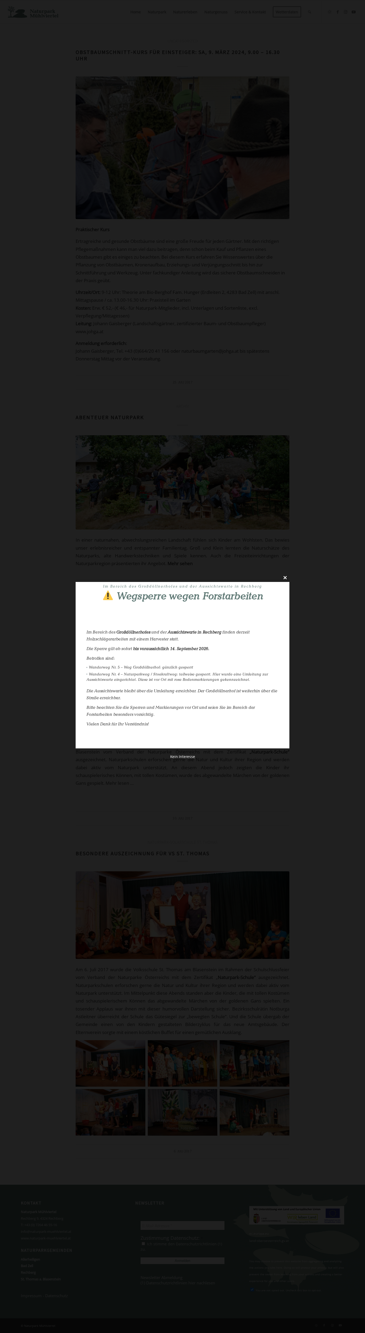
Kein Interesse (182, 756)
